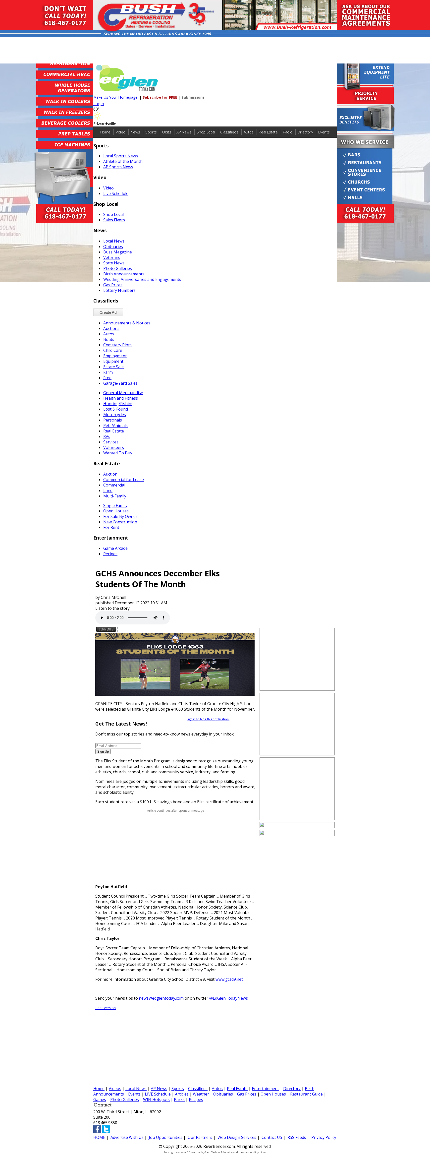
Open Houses (116, 511)
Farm (108, 372)
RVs (106, 436)
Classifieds (229, 131)
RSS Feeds (296, 1137)
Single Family (115, 505)
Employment (115, 356)
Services (110, 442)
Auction (110, 474)
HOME (99, 1137)
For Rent (111, 527)
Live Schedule (115, 193)
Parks (179, 1099)
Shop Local (206, 131)
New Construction (120, 522)
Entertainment (265, 1088)
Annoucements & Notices (126, 323)
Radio (287, 131)
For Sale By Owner (120, 516)
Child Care (112, 350)
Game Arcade (115, 548)
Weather (201, 1094)
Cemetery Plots (117, 345)
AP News (183, 131)
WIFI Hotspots (156, 1099)
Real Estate (268, 131)
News (135, 131)
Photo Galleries (117, 268)
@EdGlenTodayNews (228, 998)
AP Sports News (118, 167)
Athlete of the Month (123, 161)
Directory (305, 131)
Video (120, 131)
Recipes (110, 553)
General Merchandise (123, 392)
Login (98, 103)
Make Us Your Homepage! (115, 97)
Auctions (111, 328)
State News (113, 263)
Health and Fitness (120, 398)
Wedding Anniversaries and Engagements (142, 279)
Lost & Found (115, 409)
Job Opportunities (165, 1137)
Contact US (272, 1137)
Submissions (193, 97)
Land (107, 490)
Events (324, 131)
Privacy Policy (323, 1137)
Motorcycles (114, 414)
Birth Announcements (123, 274)
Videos (115, 1088)
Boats (108, 339)
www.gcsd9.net (229, 979)
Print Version (105, 1007)
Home (105, 131)
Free (107, 377)
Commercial (114, 485)
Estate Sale (113, 366)
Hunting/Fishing (118, 403)
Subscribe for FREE (160, 97)
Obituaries (113, 246)
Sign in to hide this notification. (208, 719)
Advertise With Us (127, 1137)
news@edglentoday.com (161, 998)
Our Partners (200, 1137)
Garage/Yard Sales (120, 383)
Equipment (113, 361)
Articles (182, 1094)
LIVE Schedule (158, 1094)
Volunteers (113, 447)
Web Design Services (236, 1137)
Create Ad (108, 312)
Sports (151, 131)
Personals (112, 420)
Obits (166, 131)
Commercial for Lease (123, 479)
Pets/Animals (115, 425)
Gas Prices (112, 285)
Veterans (111, 257)
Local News (113, 241)
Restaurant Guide (306, 1094)
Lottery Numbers (119, 290)
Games (99, 1099)
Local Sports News (120, 156)
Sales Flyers (114, 220)
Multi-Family (114, 496)
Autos (249, 131)
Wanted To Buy (117, 453)
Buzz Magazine (117, 252)
